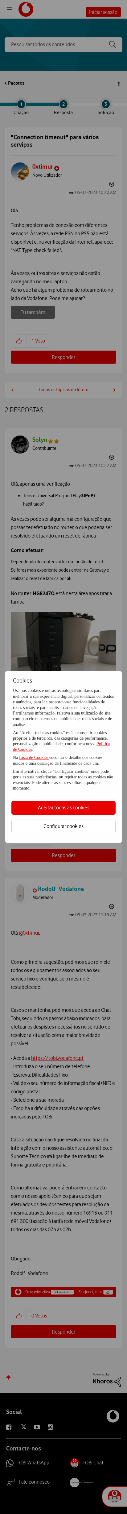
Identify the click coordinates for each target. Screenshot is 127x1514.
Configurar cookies (63, 826)
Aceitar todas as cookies (63, 807)
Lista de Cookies (34, 757)
